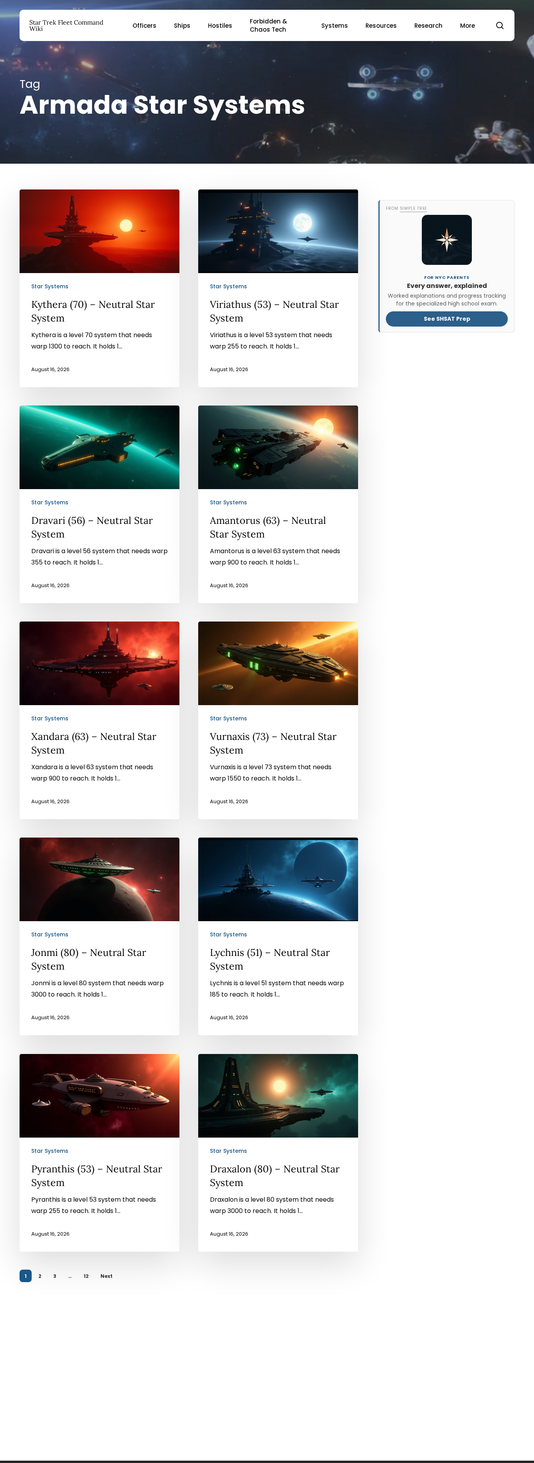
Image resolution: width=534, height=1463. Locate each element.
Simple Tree (413, 208)
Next (106, 1276)
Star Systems (49, 286)
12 (86, 1276)
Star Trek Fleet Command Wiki (66, 25)
